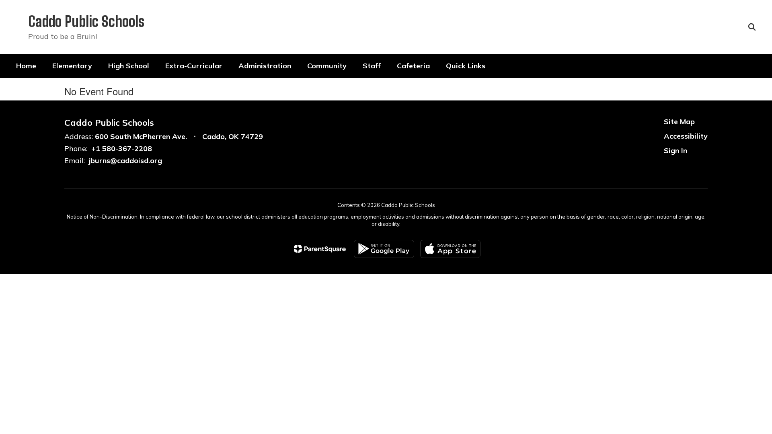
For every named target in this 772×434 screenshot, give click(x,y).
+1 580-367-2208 (121, 148)
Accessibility (686, 136)
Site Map (679, 121)
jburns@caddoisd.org (125, 160)
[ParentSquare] (320, 249)
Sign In (675, 150)
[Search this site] (752, 27)
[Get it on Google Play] (384, 249)
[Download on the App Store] (450, 249)
